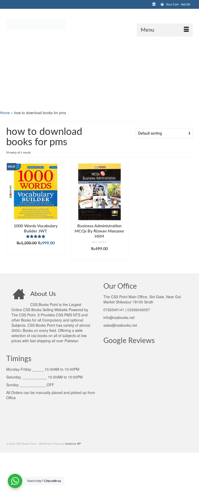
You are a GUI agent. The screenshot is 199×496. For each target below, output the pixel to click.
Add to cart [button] (35, 251)
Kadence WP (73, 444)
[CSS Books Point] (99, 24)
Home (5, 112)
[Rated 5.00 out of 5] (35, 236)
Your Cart (177, 4)
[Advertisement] (99, 73)
